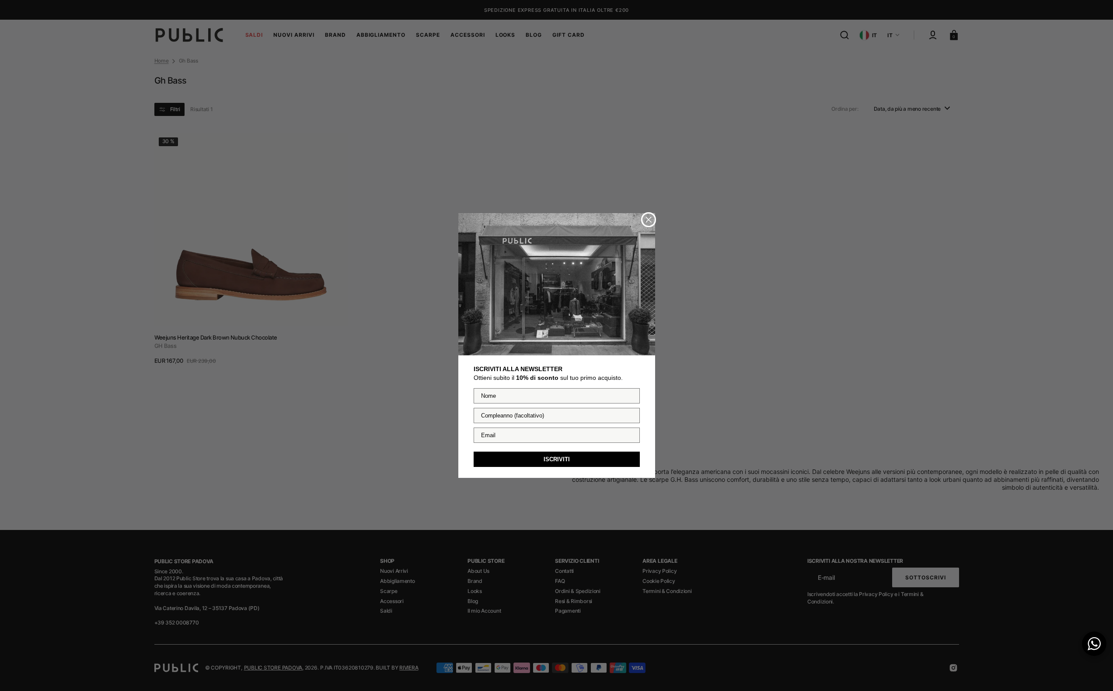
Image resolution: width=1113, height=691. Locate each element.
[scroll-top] (1094, 672)
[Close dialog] (648, 219)
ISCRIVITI (557, 459)
